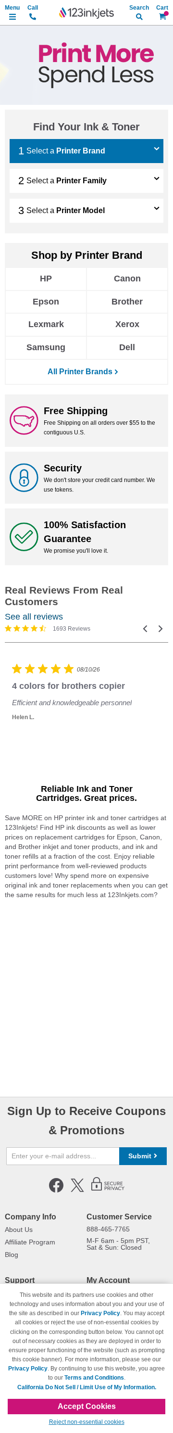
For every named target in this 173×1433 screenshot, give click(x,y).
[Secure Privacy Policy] (107, 1190)
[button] (145, 628)
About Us (19, 1229)
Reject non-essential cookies (86, 1422)
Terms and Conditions (94, 1377)
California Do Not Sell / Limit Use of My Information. (86, 1387)
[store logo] (86, 13)
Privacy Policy (100, 1313)
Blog (11, 1254)
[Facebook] (56, 1190)
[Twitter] (77, 1190)
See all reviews (34, 616)
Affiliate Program (30, 1242)
